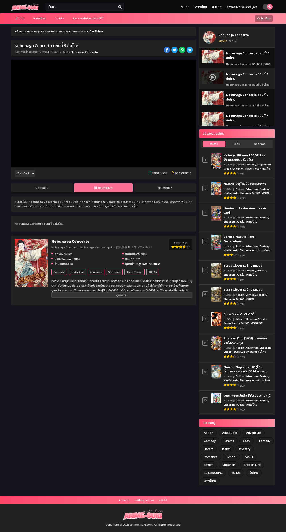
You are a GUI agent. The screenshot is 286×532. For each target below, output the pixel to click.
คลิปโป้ (163, 500)
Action (240, 164)
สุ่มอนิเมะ (265, 19)
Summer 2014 (70, 259)
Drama (229, 441)
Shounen (114, 272)
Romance (96, 272)
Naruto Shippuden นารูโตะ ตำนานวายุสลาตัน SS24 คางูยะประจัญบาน (244, 369)
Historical (77, 272)
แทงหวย (124, 500)
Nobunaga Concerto (84, 52)
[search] (120, 7)
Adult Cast (229, 432)
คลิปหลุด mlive (144, 500)
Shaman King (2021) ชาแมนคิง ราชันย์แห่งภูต (245, 340)
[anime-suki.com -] (25, 9)
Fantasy (264, 189)
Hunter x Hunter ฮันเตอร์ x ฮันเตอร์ (245, 210)
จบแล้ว (216, 7)
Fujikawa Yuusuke (148, 264)
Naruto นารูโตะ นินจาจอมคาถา (245, 184)
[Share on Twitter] (174, 50)
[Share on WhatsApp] (182, 50)
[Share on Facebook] (167, 50)
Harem (208, 449)
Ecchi (246, 441)
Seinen (208, 464)
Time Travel (134, 272)
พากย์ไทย (201, 7)
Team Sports (232, 323)
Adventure (251, 189)
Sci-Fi (249, 457)
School (240, 319)
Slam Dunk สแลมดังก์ (239, 314)
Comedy (59, 272)
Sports (262, 319)
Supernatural (248, 352)
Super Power (252, 169)
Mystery (244, 449)
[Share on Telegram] (190, 50)
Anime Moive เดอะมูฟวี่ (241, 7)
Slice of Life (252, 464)
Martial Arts (231, 193)
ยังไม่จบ (266, 250)
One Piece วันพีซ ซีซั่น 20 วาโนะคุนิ (247, 396)
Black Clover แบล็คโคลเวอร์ (243, 265)
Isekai (226, 449)
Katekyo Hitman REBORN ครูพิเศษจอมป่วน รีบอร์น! (244, 157)
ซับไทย (185, 7)
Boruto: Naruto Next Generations (239, 239)
